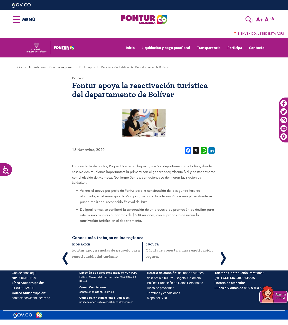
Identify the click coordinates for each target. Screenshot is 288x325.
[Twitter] (283, 110)
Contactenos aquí (24, 273)
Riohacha (81, 244)
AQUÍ (280, 33)
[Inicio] (144, 19)
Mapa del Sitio (157, 298)
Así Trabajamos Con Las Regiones (50, 67)
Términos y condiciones (163, 293)
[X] (196, 150)
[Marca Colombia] (39, 315)
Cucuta (152, 244)
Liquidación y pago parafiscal (166, 47)
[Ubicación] (283, 135)
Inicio (130, 47)
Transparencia (209, 47)
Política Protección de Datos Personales (175, 283)
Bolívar (78, 78)
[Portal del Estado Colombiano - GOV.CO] (22, 315)
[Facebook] (283, 101)
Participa (234, 47)
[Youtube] (283, 126)
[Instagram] (283, 118)
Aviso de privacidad (160, 288)
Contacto (256, 47)
